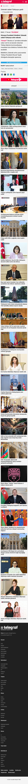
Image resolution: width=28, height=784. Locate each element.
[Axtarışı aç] (23, 2)
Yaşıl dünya (3, 684)
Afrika (2, 697)
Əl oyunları (3, 740)
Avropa (2, 704)
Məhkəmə (3, 713)
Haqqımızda (4, 772)
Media (2, 688)
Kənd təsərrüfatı (4, 664)
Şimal (2, 758)
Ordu (2, 643)
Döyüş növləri (3, 738)
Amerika (2, 698)
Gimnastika (3, 737)
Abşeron (2, 760)
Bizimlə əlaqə (11, 772)
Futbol (2, 742)
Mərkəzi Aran (3, 754)
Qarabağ (2, 655)
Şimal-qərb (3, 756)
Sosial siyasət (4, 680)
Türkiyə (2, 68)
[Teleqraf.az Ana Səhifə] (6, 1)
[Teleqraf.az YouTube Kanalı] (14, 79)
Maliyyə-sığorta (4, 667)
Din (1, 690)
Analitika (2, 657)
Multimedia (18, 770)
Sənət (2, 728)
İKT (1, 669)
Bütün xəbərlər (4, 770)
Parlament (3, 649)
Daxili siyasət (3, 653)
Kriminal (2, 715)
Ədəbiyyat (3, 726)
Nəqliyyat (3, 671)
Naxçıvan (3, 766)
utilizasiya (20, 68)
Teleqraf (3, 40)
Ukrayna (15, 68)
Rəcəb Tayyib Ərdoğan (9, 68)
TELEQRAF (14, 32)
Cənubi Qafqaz (4, 706)
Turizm (2, 673)
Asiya (2, 700)
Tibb (2, 686)
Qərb (2, 762)
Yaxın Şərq (3, 702)
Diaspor (2, 645)
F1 (1, 735)
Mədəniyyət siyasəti (5, 724)
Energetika (3, 665)
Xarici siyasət (3, 651)
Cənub (2, 764)
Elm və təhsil (3, 682)
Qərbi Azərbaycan (4, 647)
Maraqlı (2, 717)
